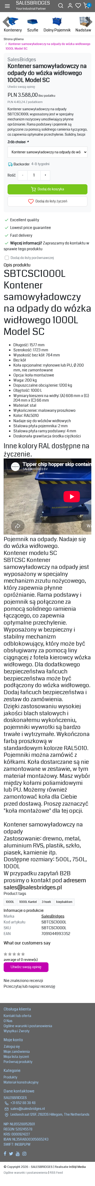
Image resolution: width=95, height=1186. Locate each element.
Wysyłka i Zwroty (16, 1031)
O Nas (8, 1020)
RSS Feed (56, 1173)
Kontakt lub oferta (17, 1015)
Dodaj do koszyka (51, 189)
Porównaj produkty (18, 1061)
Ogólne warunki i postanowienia (28, 1026)
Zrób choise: (18, 142)
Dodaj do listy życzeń (51, 201)
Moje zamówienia (17, 1051)
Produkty (10, 1077)
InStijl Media (77, 1167)
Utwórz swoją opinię (21, 87)
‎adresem (74, 880)
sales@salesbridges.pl (33, 887)
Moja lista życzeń (16, 1056)
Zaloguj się (12, 1046)
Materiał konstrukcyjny (21, 1082)
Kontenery (13, 30)
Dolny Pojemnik (57, 30)
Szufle (32, 30)
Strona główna (14, 39)
